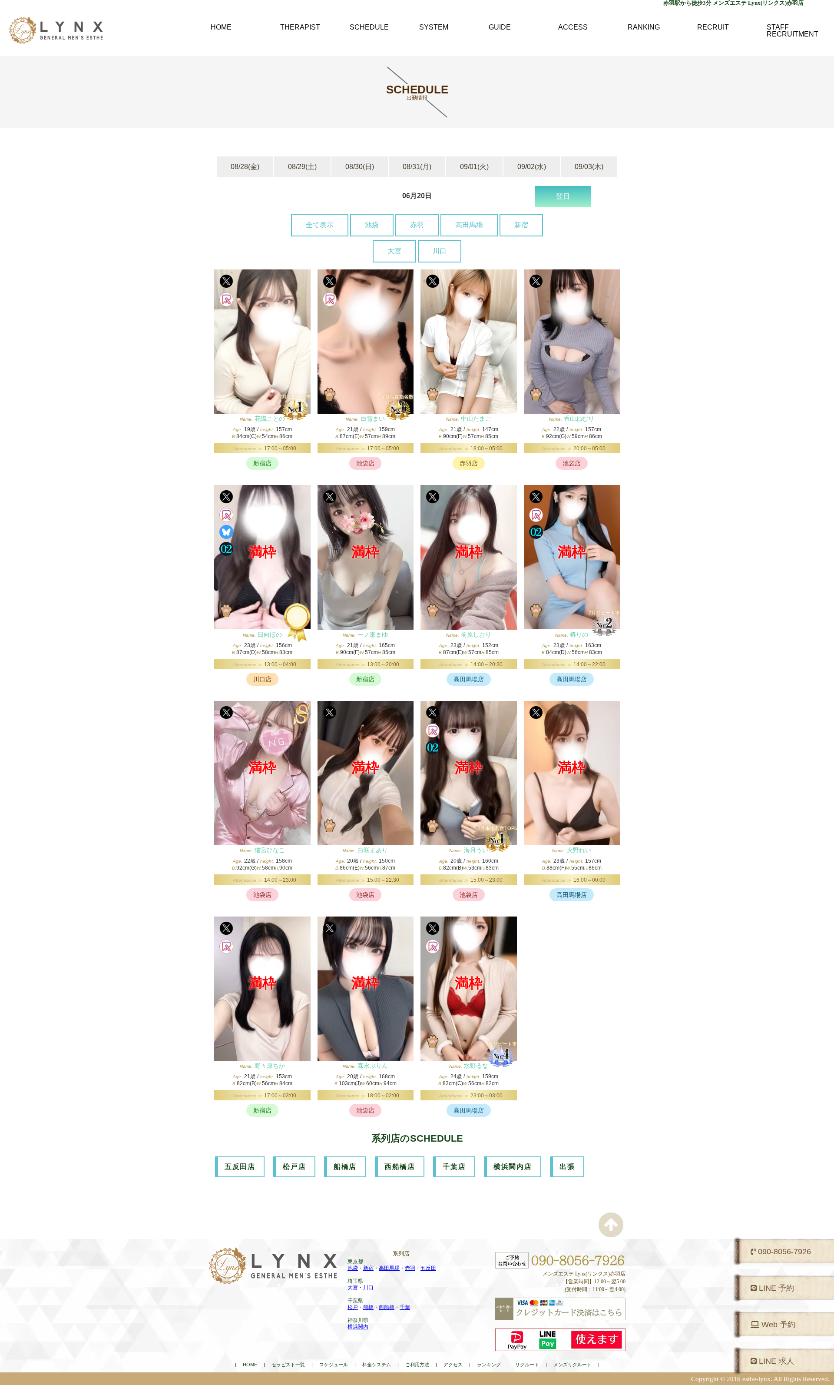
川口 (440, 251)
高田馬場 (469, 225)
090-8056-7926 (783, 1251)
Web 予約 (777, 1324)
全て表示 (320, 225)
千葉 (405, 1307)
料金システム (376, 1364)
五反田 (428, 1268)
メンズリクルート (572, 1364)
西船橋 (386, 1307)
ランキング (489, 1364)
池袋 (372, 225)
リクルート (527, 1364)
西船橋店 (399, 1166)
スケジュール (333, 1364)
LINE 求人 (775, 1361)
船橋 (368, 1307)
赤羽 (417, 225)
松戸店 (294, 1166)
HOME (250, 1364)
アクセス (453, 1364)
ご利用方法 (417, 1364)
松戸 (353, 1307)
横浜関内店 (512, 1166)
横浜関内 (358, 1327)
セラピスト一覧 (288, 1364)
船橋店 (345, 1166)
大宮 (394, 251)
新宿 (521, 225)
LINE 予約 (775, 1288)
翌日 (563, 196)
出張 (567, 1166)
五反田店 (240, 1166)
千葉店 (454, 1166)
